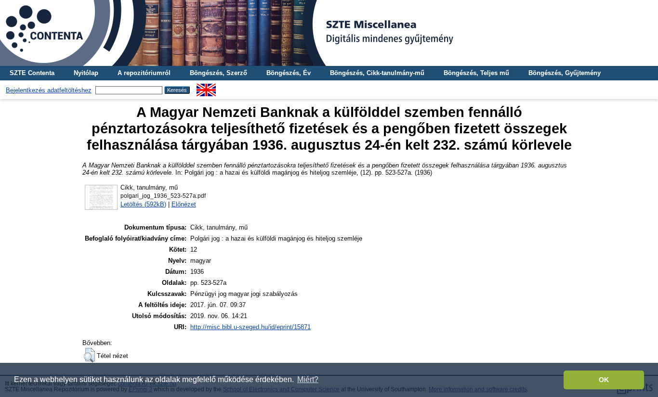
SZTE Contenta (32, 73)
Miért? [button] (307, 379)
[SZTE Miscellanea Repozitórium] (329, 33)
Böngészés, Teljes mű (476, 73)
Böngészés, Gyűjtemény (564, 73)
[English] (206, 87)
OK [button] (604, 380)
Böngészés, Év (288, 73)
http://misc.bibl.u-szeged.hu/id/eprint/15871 (250, 327)
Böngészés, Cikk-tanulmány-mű (377, 73)
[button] (89, 355)
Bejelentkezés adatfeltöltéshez (49, 90)
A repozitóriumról (144, 73)
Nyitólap (86, 73)
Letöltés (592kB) (143, 204)
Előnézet (183, 204)
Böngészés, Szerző (218, 73)
